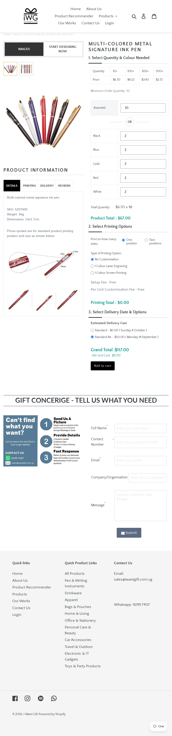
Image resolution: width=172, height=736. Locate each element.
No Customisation (107, 259)
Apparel (71, 600)
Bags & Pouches (78, 607)
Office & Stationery (80, 621)
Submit (131, 533)
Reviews (64, 185)
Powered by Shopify (52, 714)
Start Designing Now (62, 49)
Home (7, 34)
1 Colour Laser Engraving (111, 266)
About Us (20, 581)
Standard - (106, 330)
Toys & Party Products (83, 666)
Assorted (99, 108)
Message (98, 504)
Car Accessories (78, 640)
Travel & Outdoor (79, 647)
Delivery (47, 185)
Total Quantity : (101, 207)
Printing (29, 185)
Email (96, 459)
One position (131, 241)
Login (16, 615)
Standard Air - (110, 337)
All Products (75, 574)
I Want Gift (31, 714)
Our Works (21, 601)
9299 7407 (141, 605)
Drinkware (73, 593)
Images (24, 49)
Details (11, 185)
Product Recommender (31, 587)
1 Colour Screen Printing (110, 273)
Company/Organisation (109, 477)
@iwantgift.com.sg (137, 579)
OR (130, 122)
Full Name (99, 427)
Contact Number (102, 441)
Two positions (155, 241)
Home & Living (77, 614)
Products (19, 594)
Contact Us (21, 608)
